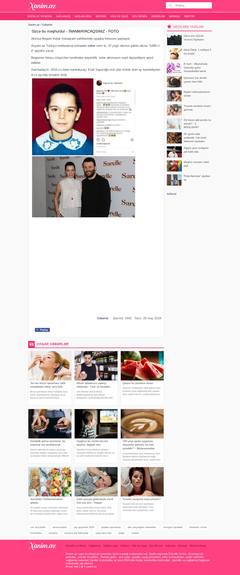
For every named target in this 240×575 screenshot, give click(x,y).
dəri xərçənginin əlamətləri (142, 527)
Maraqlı (174, 16)
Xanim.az (34, 24)
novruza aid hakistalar (76, 533)
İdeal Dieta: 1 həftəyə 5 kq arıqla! (197, 51)
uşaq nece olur (103, 533)
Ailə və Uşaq (119, 16)
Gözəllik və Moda (39, 16)
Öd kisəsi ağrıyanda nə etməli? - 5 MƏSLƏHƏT (197, 123)
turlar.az (172, 193)
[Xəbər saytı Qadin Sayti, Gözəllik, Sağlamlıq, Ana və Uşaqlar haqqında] (42, 6)
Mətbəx (101, 16)
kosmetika (36, 533)
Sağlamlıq (63, 16)
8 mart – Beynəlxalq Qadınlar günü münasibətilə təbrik (195, 67)
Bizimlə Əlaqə (198, 545)
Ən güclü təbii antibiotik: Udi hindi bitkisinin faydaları (195, 137)
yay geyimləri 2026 (84, 527)
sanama (53, 533)
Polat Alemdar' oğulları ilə (197, 178)
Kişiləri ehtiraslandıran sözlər (197, 93)
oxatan (135, 533)
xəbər (91, 46)
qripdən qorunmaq (111, 527)
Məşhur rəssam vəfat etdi (196, 163)
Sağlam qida (83, 16)
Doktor (189, 16)
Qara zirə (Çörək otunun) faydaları (194, 37)
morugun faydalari (172, 527)
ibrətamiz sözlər (198, 527)
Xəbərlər (158, 16)
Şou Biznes (139, 16)
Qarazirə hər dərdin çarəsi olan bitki (195, 79)
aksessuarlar (60, 527)
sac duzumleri (38, 527)
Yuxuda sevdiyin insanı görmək (197, 107)
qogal (121, 533)
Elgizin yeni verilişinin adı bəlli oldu (196, 149)
